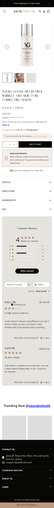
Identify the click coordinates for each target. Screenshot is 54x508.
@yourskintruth (38, 405)
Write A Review (27, 271)
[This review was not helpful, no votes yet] (46, 338)
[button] (27, 505)
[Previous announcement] (5, 4)
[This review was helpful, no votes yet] (41, 338)
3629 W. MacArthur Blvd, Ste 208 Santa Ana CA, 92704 (27, 457)
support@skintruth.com (19, 462)
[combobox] (38, 291)
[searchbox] (15, 284)
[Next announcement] (49, 4)
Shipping (5, 117)
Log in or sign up (40, 136)
